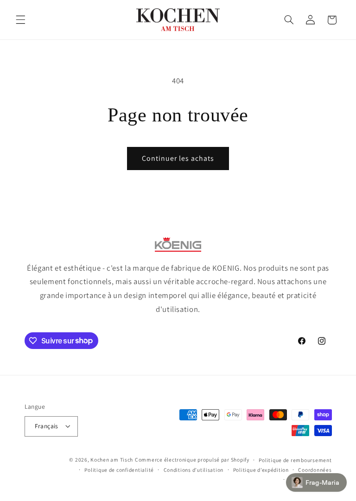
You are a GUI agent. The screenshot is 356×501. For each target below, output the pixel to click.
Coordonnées (314, 469)
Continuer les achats (178, 158)
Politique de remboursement (295, 460)
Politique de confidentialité (119, 469)
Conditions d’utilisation (194, 469)
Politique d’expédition (261, 469)
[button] (20, 20)
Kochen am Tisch (111, 459)
